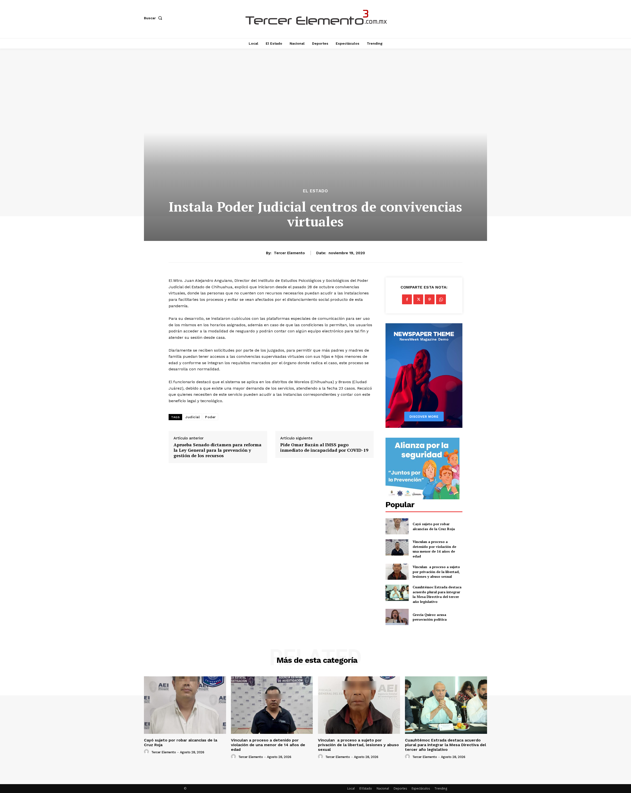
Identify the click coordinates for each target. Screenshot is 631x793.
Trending (441, 788)
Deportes (400, 788)
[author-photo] (147, 752)
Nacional (383, 788)
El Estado (315, 191)
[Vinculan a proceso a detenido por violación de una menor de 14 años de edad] (397, 547)
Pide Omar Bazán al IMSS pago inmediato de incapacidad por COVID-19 (324, 447)
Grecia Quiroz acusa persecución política (430, 617)
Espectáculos (421, 788)
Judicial (192, 417)
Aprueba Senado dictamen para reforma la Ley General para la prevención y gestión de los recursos (218, 450)
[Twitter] (418, 299)
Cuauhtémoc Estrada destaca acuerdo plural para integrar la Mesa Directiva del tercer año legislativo (437, 594)
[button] (154, 18)
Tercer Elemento (289, 253)
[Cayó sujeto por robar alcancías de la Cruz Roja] (397, 526)
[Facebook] (407, 299)
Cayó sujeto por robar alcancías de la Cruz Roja (434, 526)
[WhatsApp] (441, 299)
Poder (210, 417)
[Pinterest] (430, 299)
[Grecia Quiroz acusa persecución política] (397, 617)
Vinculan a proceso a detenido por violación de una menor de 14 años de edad (434, 549)
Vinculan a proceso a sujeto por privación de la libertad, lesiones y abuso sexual (436, 571)
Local (351, 788)
